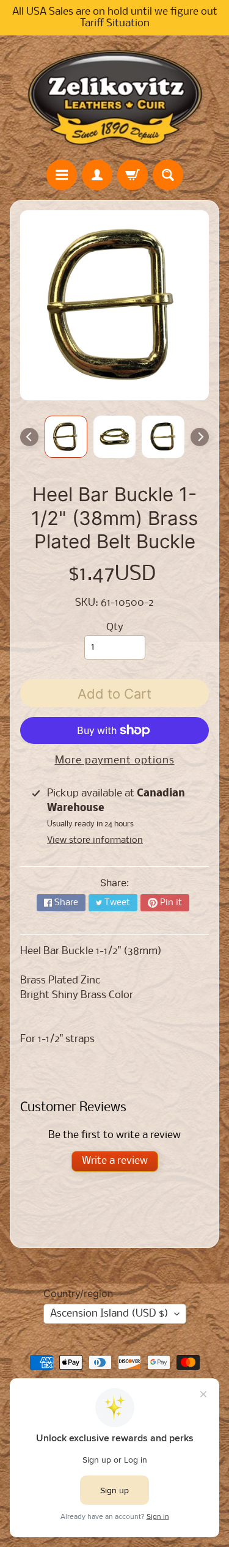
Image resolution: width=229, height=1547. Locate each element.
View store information (95, 840)
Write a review (115, 1161)
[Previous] (29, 437)
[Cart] (132, 175)
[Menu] (61, 175)
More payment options (115, 760)
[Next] (200, 437)
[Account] (97, 175)
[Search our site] (168, 175)
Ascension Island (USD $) (109, 1314)
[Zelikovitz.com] (114, 97)
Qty (114, 627)
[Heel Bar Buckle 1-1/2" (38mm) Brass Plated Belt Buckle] (66, 437)
